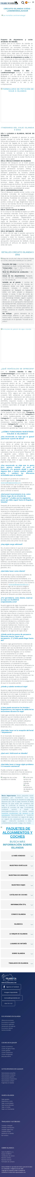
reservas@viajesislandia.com (11, 483)
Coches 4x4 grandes (7, 1054)
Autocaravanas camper (8, 1081)
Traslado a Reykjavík (7, 1125)
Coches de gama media (8, 1048)
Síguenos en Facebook (12, 987)
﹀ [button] (32, 853)
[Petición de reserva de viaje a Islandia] (17, 105)
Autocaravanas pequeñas (8, 1073)
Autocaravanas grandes (8, 1077)
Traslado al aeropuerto (8, 1127)
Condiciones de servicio (8, 1156)
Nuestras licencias (6, 1160)
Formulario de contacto (8, 1161)
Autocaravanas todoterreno (9, 1079)
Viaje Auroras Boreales (8, 1105)
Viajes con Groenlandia (8, 1109)
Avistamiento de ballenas (8, 1026)
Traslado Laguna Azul (7, 1129)
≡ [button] (33, 2)
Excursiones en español (8, 1022)
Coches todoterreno (7, 1052)
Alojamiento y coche (7, 1101)
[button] (31, 1173)
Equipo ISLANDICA (6, 1154)
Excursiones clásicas (7, 1028)
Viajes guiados (5, 1099)
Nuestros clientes (6, 1158)
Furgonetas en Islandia (8, 1083)
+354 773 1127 (8, 1003)
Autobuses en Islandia (8, 1133)
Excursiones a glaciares (8, 1024)
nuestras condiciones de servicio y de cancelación (17, 814)
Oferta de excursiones (8, 1020)
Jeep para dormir (6, 1056)
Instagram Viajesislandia (10, 992)
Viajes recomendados (8, 1103)
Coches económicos (7, 1046)
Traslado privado (6, 1131)
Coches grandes (6, 1050)
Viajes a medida (6, 1107)
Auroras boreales (6, 1030)
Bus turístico (5, 1135)
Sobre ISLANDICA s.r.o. (8, 1152)
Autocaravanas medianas (8, 1075)
